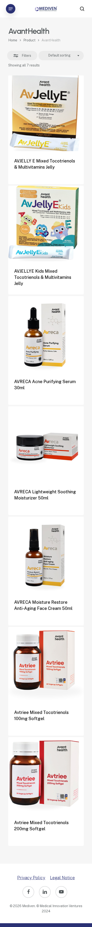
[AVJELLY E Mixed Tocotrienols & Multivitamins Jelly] (46, 113)
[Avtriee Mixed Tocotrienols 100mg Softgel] (46, 665)
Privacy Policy (31, 877)
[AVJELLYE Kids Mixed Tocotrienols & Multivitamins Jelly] (46, 223)
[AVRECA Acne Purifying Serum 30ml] (46, 334)
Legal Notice (62, 877)
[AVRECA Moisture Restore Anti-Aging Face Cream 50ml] (46, 554)
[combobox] (61, 55)
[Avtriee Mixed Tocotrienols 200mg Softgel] (46, 775)
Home (12, 40)
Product (29, 40)
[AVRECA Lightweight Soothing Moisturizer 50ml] (46, 444)
